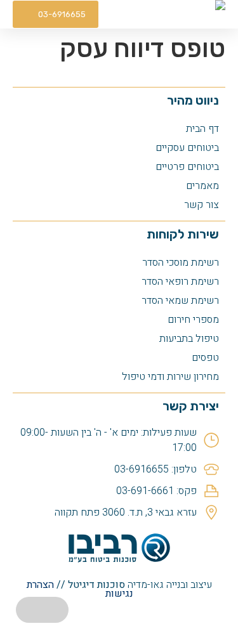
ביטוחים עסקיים (187, 147)
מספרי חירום (193, 319)
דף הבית (202, 128)
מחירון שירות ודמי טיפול (170, 376)
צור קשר (201, 204)
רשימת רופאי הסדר (180, 281)
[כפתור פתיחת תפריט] (130, 14)
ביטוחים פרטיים (187, 166)
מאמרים (202, 185)
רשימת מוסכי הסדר (180, 262)
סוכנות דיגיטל (96, 584)
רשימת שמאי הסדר (180, 300)
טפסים (205, 357)
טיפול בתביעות (189, 338)
